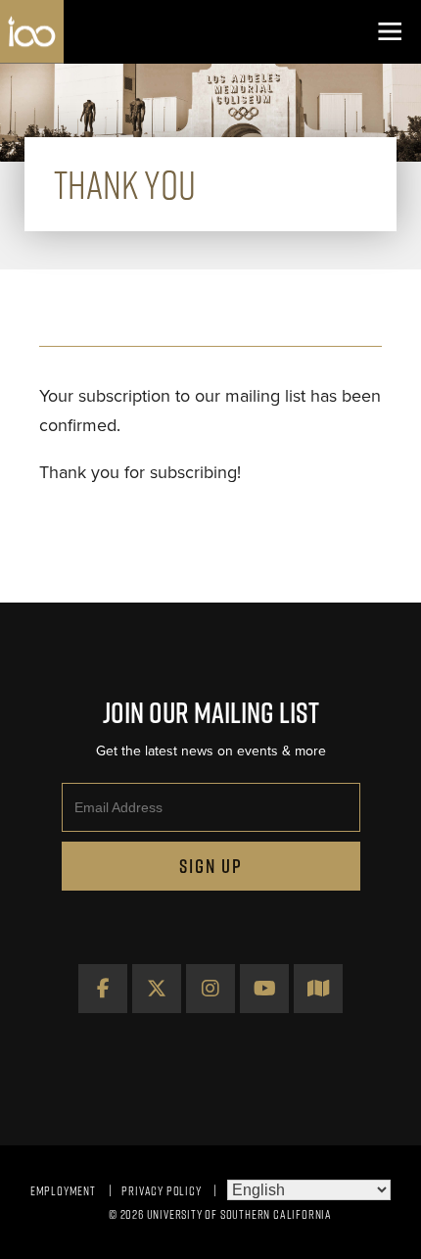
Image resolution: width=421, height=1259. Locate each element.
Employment (63, 1190)
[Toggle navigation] (389, 32)
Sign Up (211, 866)
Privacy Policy (161, 1190)
